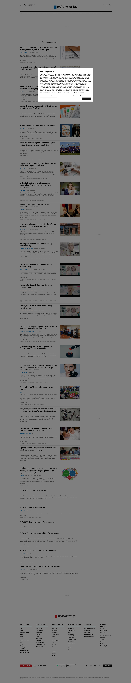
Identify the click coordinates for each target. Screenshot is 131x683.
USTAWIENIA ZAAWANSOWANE (48, 98)
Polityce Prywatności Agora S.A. (76, 92)
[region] (65, 85)
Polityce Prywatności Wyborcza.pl (61, 92)
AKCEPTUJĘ (86, 98)
